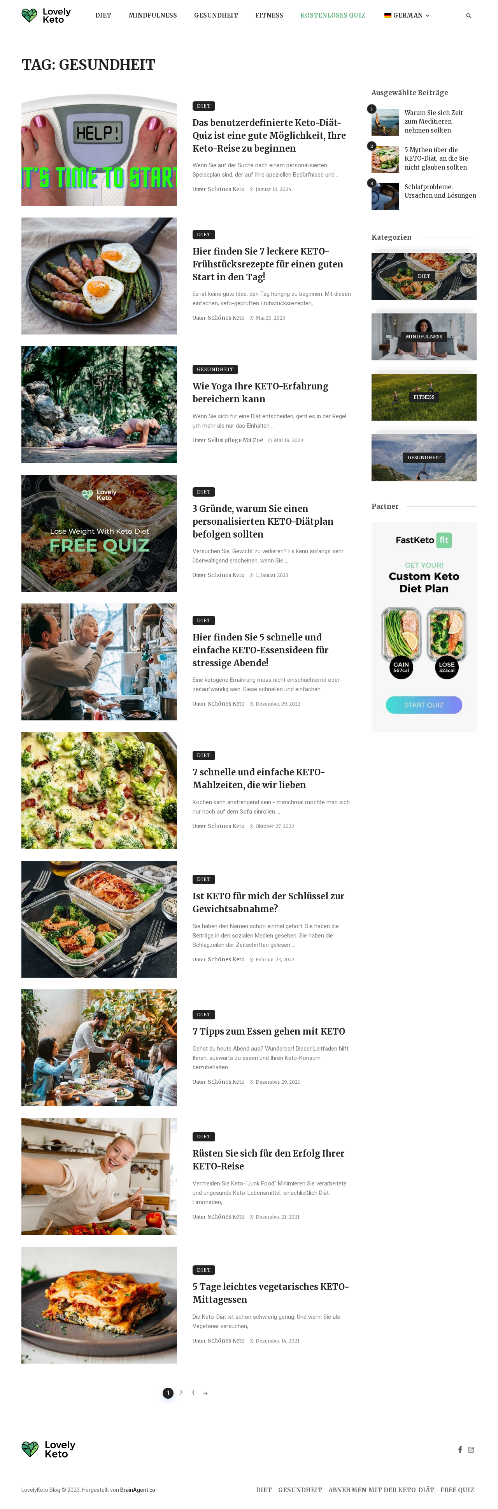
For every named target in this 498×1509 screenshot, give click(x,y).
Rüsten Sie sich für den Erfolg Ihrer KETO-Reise (269, 1160)
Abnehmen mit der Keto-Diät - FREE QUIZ (401, 1490)
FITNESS (269, 15)
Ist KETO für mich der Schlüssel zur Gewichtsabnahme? (269, 903)
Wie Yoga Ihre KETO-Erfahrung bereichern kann (260, 393)
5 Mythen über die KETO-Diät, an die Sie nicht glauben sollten (436, 158)
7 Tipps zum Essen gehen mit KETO (269, 1031)
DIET (103, 15)
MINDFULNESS (152, 15)
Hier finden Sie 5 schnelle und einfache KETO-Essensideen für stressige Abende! (261, 650)
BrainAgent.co (137, 1490)
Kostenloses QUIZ (332, 15)
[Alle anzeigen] (424, 276)
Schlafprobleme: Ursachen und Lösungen (440, 191)
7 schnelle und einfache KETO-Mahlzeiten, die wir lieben (259, 779)
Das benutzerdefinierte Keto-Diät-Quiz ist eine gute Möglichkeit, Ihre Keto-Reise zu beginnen (269, 135)
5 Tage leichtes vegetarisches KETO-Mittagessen (271, 1293)
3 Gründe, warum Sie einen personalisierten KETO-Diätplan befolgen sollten (263, 521)
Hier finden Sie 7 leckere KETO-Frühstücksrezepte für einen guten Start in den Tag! (268, 264)
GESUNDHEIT (216, 15)
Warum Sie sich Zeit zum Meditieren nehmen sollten (434, 121)
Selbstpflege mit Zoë (235, 440)
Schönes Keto (226, 189)
